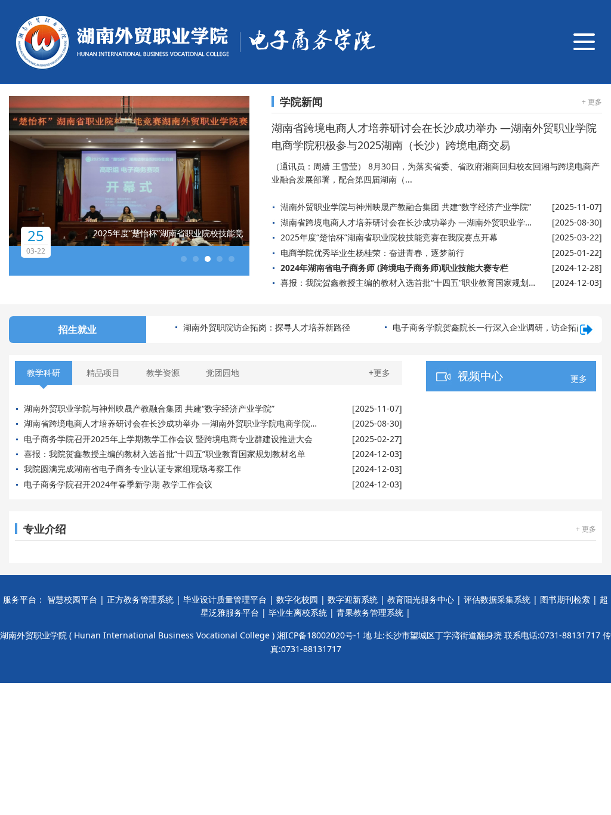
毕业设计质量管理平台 (225, 599)
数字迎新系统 (353, 599)
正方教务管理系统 (140, 599)
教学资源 (163, 372)
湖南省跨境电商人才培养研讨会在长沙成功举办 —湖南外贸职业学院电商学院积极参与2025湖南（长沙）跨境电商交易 (408, 222)
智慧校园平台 (72, 599)
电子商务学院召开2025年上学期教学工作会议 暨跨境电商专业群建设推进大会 (168, 438)
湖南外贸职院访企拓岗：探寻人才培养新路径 (266, 327)
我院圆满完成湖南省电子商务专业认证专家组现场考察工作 (132, 468)
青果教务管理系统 (370, 612)
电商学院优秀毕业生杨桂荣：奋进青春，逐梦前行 (372, 252)
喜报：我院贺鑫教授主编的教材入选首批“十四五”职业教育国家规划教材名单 (408, 282)
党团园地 (222, 372)
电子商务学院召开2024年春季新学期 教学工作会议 (118, 484)
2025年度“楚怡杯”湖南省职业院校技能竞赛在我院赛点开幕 (389, 237)
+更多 (379, 372)
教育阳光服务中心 (420, 599)
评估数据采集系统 (497, 599)
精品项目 (103, 372)
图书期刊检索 (565, 599)
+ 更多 (592, 102)
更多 (578, 378)
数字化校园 (297, 599)
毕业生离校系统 (298, 612)
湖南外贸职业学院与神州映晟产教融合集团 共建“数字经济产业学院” (405, 206)
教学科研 (43, 372)
